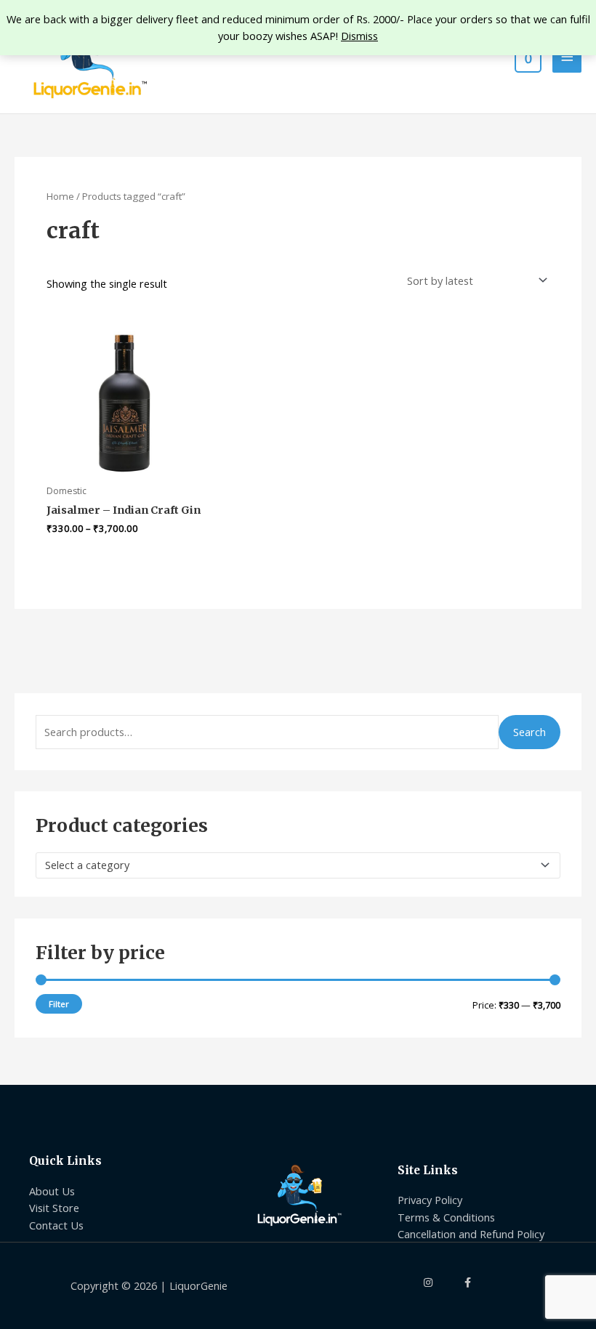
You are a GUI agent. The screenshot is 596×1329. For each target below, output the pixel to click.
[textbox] (292, 865)
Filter (59, 1003)
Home (60, 196)
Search (529, 731)
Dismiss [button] (359, 35)
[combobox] (298, 865)
